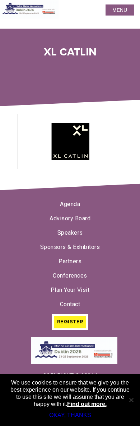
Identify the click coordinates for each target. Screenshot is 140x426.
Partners (70, 261)
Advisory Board (70, 218)
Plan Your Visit (70, 290)
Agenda (70, 204)
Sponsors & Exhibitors (70, 247)
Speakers (70, 232)
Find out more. (87, 404)
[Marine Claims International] (70, 351)
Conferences (70, 275)
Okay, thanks (70, 415)
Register (70, 322)
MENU (119, 10)
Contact (70, 304)
